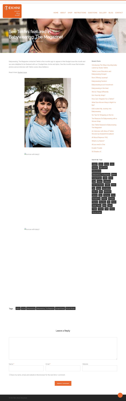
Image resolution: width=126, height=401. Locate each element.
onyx (113, 195)
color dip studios (97, 185)
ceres (110, 178)
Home (55, 13)
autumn (94, 167)
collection (107, 181)
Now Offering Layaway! (100, 78)
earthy (114, 185)
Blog (111, 13)
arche (23, 308)
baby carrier (103, 167)
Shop (70, 13)
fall (93, 188)
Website (85, 364)
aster (112, 164)
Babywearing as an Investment (102, 85)
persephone (96, 198)
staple (114, 202)
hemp (98, 188)
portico (104, 198)
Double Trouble (97, 148)
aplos (18, 308)
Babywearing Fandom (99, 81)
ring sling (102, 202)
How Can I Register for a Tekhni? (103, 99)
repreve (94, 202)
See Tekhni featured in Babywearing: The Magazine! (104, 126)
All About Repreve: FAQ (100, 137)
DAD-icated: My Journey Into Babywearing (101, 110)
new (100, 195)
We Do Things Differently (100, 92)
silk (109, 202)
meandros (107, 191)
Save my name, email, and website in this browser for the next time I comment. (38, 375)
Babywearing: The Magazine (45, 308)
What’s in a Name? (98, 141)
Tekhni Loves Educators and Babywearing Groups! (101, 72)
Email (48, 364)
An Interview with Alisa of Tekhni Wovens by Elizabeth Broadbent (103, 132)
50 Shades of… (97, 152)
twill (106, 209)
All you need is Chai (98, 144)
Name (11, 364)
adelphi (94, 164)
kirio (100, 191)
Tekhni (14, 41)
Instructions (80, 13)
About (63, 13)
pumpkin (111, 198)
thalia (94, 209)
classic (99, 181)
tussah (100, 209)
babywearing (31, 308)
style (104, 205)
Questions (92, 13)
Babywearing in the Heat (100, 88)
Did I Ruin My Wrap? (98, 95)
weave (112, 209)
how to (94, 191)
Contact (119, 13)
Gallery (103, 13)
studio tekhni (96, 205)
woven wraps (70, 308)
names (94, 195)
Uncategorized (38, 41)
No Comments (109, 38)
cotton (107, 185)
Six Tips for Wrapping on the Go (102, 115)
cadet (105, 178)
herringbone (106, 188)
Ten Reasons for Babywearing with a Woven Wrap (104, 120)
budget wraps (60, 308)
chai (93, 181)
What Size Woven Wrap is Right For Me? (104, 103)
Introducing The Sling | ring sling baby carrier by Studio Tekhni (104, 66)
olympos (107, 195)
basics (114, 174)
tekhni (110, 205)
